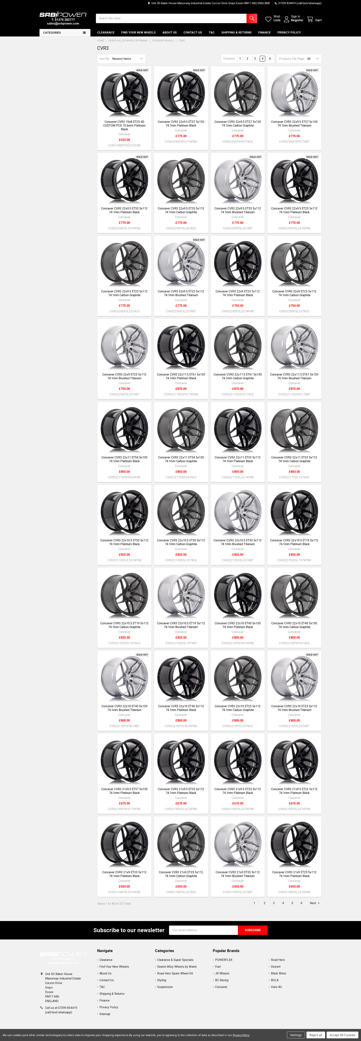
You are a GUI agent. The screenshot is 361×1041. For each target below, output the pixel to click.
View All (276, 987)
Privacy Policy (289, 32)
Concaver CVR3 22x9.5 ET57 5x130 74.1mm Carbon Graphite (238, 123)
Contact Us (193, 32)
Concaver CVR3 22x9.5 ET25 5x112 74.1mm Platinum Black (294, 210)
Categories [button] (52, 32)
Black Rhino (278, 973)
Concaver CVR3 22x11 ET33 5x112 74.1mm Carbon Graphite (294, 459)
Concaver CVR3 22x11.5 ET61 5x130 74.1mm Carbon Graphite (238, 376)
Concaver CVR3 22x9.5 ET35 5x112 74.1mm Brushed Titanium (238, 210)
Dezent (276, 966)
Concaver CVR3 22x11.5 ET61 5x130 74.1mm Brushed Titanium (294, 376)
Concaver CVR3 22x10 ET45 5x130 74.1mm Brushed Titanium (124, 708)
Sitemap (104, 1014)
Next (313, 903)
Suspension (165, 987)
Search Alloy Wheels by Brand (176, 966)
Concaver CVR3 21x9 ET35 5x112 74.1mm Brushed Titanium (238, 874)
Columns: (229, 58)
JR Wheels (222, 973)
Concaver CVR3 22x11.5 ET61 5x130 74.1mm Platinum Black (181, 376)
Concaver (221, 987)
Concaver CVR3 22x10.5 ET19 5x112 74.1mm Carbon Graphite (124, 625)
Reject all (315, 1035)
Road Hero (278, 960)
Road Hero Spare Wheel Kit (175, 973)
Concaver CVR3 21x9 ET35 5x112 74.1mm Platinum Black (124, 874)
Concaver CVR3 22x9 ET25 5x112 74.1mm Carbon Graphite (294, 293)
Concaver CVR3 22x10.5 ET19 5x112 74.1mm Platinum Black (294, 542)
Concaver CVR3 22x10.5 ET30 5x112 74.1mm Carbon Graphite (181, 542)
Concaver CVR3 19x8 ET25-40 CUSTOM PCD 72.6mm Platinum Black (124, 125)
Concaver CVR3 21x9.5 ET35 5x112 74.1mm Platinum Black (181, 791)
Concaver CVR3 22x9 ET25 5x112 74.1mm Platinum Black (238, 293)
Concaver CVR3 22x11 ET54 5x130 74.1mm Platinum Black (124, 459)
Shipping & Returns (236, 32)
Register (297, 20)
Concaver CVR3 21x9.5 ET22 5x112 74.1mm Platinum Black (294, 791)
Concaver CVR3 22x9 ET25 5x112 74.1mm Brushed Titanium (124, 376)
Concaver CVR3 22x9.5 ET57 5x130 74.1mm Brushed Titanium (294, 123)
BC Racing (221, 980)
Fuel (218, 966)
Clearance (106, 32)
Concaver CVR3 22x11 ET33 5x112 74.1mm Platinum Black (238, 459)
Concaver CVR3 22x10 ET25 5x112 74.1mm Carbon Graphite (238, 708)
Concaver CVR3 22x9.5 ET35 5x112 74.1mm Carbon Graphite (181, 210)
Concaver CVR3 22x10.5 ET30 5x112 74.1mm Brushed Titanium (238, 542)
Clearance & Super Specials (175, 960)
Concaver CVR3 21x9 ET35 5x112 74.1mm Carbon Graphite (181, 874)
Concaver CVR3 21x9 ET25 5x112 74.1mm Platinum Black (294, 874)
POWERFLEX (223, 960)
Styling (161, 980)
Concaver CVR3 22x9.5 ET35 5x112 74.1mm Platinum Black (124, 210)
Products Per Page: (292, 59)
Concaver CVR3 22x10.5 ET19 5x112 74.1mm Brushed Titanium (181, 625)
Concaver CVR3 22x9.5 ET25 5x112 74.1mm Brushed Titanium (181, 293)
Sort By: (105, 59)
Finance (264, 32)
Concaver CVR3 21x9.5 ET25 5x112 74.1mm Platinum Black (238, 791)
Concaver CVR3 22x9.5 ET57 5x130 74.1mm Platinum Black (181, 123)
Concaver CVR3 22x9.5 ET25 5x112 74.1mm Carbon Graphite (124, 293)
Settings (296, 1035)
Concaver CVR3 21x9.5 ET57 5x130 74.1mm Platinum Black (124, 791)
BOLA (274, 980)
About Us (169, 32)
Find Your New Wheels (138, 32)
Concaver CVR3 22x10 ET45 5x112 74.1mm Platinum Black (181, 708)
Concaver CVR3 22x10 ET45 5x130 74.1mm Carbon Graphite (294, 625)
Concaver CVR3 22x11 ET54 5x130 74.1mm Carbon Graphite (181, 459)
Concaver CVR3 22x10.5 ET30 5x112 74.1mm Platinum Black (124, 542)
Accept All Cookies (342, 1035)
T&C (212, 32)
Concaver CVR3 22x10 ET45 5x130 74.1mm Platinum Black (238, 625)
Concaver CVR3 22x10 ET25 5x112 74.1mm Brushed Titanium (294, 708)
